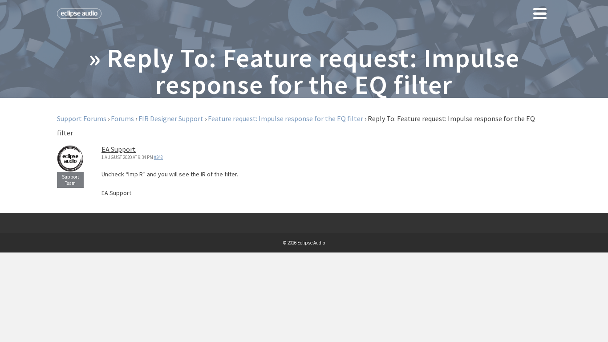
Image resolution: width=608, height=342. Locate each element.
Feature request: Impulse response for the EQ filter (285, 118)
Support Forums (81, 118)
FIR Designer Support (170, 118)
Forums (122, 118)
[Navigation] (540, 13)
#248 (158, 157)
